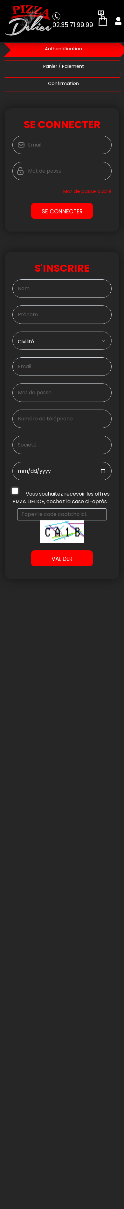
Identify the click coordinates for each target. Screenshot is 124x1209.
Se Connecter (62, 211)
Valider (62, 559)
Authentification (63, 49)
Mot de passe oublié (87, 191)
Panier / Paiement (63, 66)
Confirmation (63, 83)
